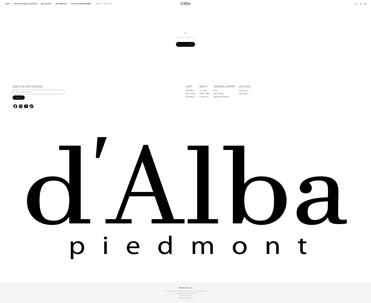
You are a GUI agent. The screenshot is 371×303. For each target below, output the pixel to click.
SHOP (7, 4)
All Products (190, 96)
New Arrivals (190, 93)
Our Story (203, 90)
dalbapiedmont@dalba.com (185, 298)
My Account (243, 90)
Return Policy (219, 93)
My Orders (243, 93)
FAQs (216, 90)
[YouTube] (26, 106)
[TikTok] (31, 106)
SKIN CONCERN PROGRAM (81, 4)
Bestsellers (190, 90)
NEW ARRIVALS (61, 4)
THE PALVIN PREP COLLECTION (25, 4)
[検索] (357, 4)
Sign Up (19, 97)
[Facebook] (15, 106)
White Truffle (204, 93)
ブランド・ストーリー (103, 4)
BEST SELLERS (46, 4)
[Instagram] (21, 106)
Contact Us (203, 96)
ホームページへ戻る (185, 44)
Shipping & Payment (221, 96)
